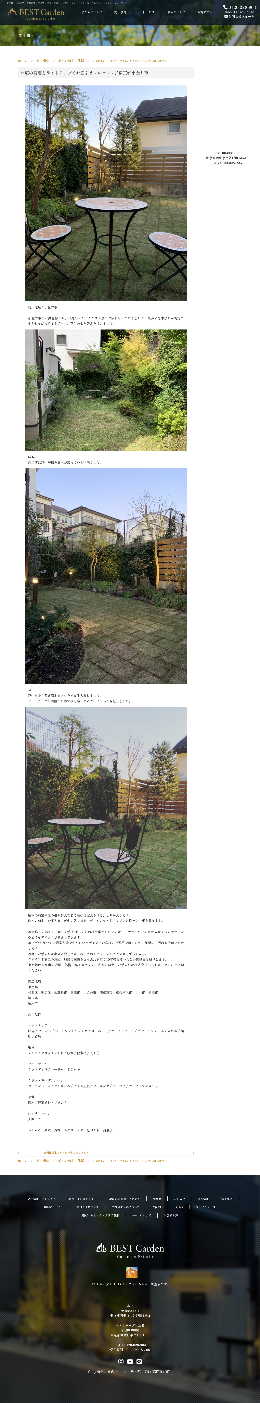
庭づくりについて (87, 1207)
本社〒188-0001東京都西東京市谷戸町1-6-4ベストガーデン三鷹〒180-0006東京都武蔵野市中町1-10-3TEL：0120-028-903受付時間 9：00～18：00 (130, 1327)
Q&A (179, 1207)
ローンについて (141, 1215)
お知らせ (179, 1199)
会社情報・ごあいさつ (41, 1199)
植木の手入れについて (126, 1207)
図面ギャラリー (54, 1207)
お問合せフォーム (241, 16)
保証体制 (158, 1207)
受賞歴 (157, 1199)
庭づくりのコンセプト (82, 1199)
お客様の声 (171, 1215)
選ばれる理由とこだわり (124, 1199)
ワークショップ (206, 1207)
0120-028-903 (242, 7)
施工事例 (227, 1199)
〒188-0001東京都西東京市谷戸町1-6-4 (227, 155)
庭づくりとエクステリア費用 (100, 1215)
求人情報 (203, 1199)
